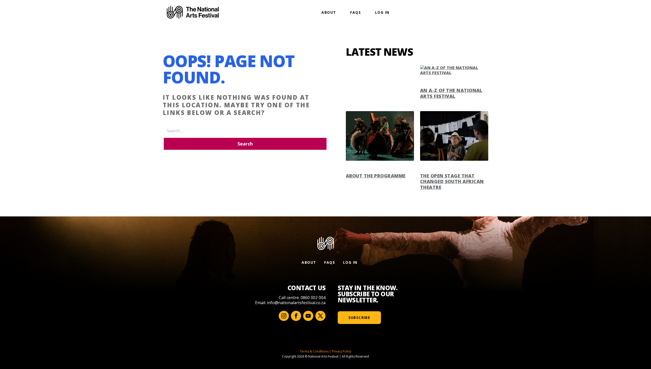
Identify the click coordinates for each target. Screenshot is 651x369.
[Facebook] (296, 316)
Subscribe (359, 317)
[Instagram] (284, 316)
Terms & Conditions (314, 351)
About (328, 12)
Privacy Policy (341, 351)
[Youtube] (308, 316)
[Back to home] (193, 12)
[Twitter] (320, 316)
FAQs (355, 12)
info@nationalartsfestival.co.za (296, 302)
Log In (382, 12)
